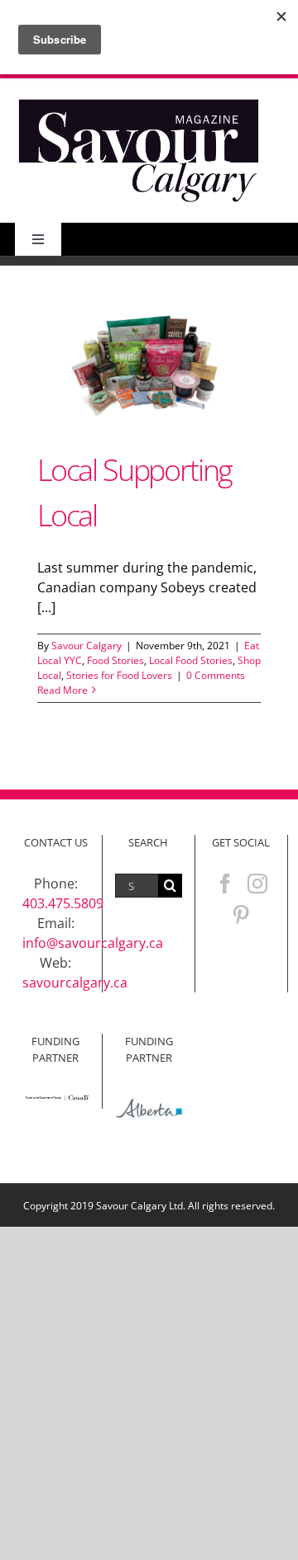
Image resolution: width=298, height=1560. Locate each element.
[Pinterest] (241, 915)
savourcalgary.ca (74, 982)
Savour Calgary (86, 646)
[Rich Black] (139, 101)
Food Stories (115, 660)
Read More (62, 690)
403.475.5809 (62, 903)
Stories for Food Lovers (119, 675)
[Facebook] (225, 883)
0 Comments (215, 675)
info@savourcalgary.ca (92, 943)
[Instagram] (257, 883)
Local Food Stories (191, 660)
